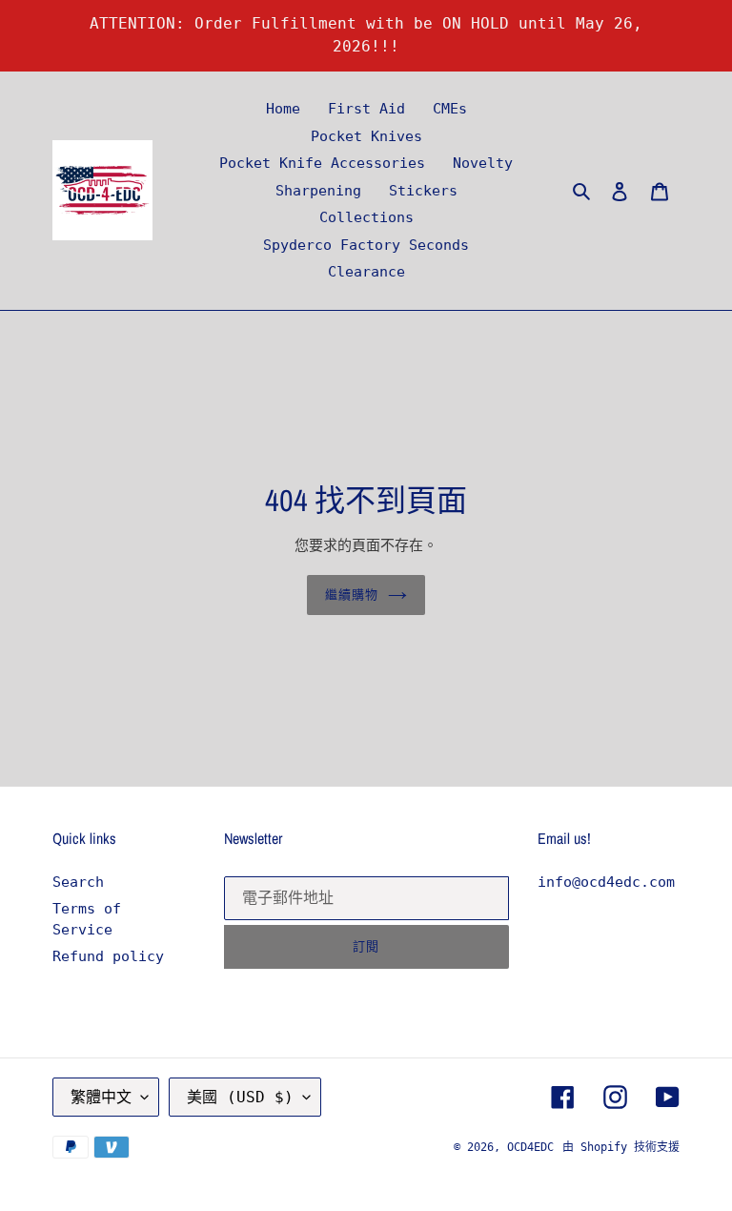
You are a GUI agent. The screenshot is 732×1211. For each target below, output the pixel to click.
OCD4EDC (530, 1147)
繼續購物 (351, 594)
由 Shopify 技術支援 (621, 1147)
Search (78, 882)
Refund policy (108, 956)
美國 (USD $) (240, 1097)
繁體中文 (101, 1097)
